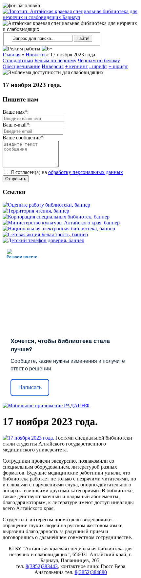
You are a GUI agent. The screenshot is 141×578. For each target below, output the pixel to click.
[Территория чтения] (36, 211)
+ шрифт (118, 66)
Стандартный (18, 60)
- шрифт (98, 66)
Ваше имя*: (16, 112)
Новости (35, 54)
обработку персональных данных (85, 172)
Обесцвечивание (21, 66)
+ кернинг (76, 66)
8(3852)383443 (42, 566)
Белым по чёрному (55, 60)
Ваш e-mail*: (16, 125)
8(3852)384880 (91, 572)
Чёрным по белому (99, 60)
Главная (11, 54)
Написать (30, 387)
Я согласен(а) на (66, 172)
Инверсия (53, 66)
